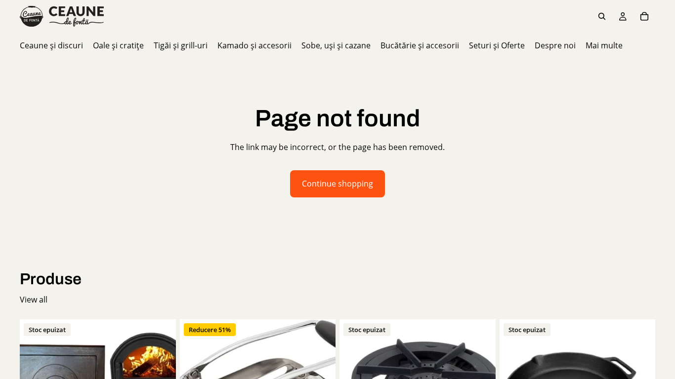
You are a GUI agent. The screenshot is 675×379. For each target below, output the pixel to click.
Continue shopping (337, 183)
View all (33, 299)
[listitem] (604, 45)
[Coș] (644, 16)
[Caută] (602, 16)
